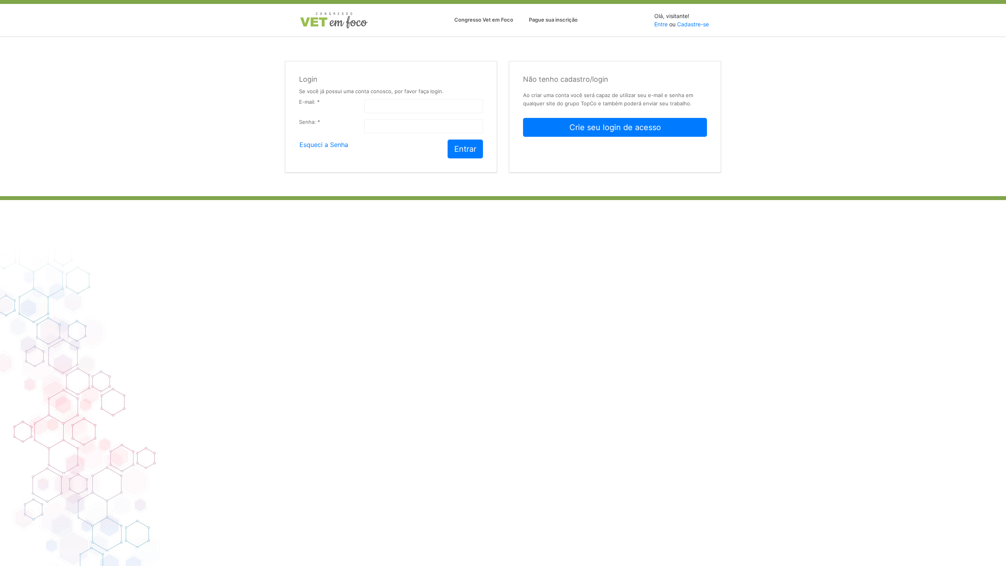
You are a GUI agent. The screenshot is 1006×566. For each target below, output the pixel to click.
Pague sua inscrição (553, 20)
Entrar (465, 149)
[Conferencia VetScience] (334, 20)
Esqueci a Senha (323, 143)
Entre (661, 24)
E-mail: (309, 102)
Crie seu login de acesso (615, 127)
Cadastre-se (693, 24)
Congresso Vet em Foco (483, 20)
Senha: (309, 122)
